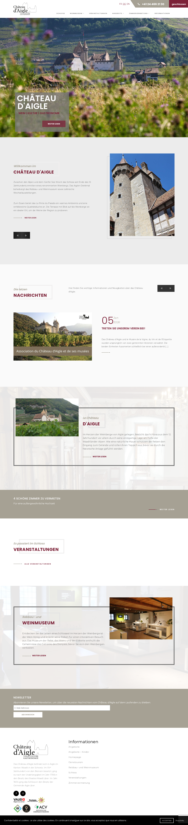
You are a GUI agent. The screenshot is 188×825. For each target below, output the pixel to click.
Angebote (117, 13)
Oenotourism (76, 762)
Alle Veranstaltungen (37, 564)
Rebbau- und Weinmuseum (84, 767)
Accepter (166, 820)
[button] (17, 235)
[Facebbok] (16, 793)
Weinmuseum (76, 13)
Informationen (162, 13)
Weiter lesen (54, 124)
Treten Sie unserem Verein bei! (123, 328)
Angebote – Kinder (79, 752)
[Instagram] (23, 793)
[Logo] (30, 749)
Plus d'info (180, 820)
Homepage (75, 757)
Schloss (60, 13)
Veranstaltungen (98, 13)
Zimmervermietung (138, 13)
